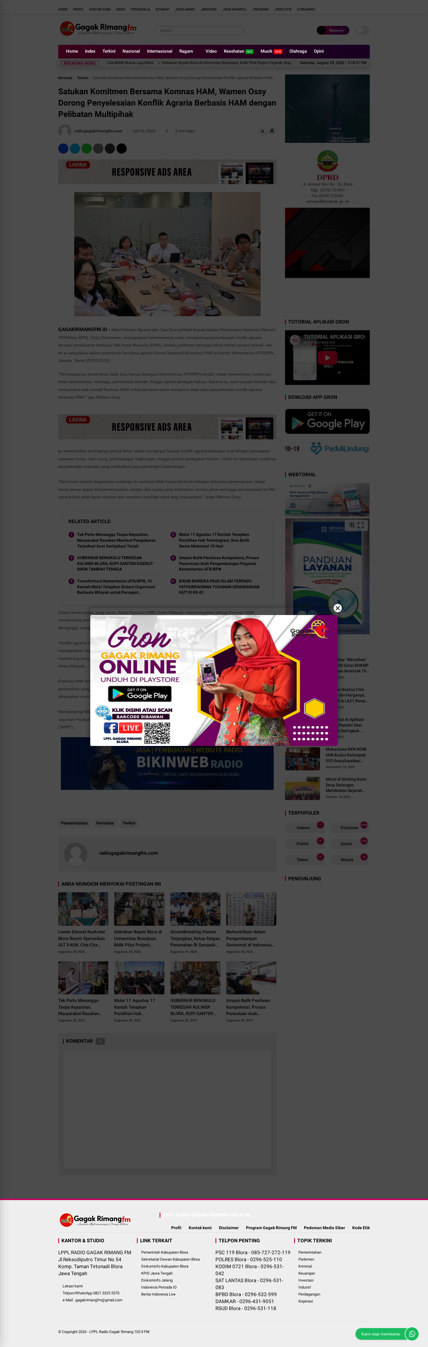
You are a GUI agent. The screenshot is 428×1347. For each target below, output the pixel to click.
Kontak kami (200, 1227)
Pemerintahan (309, 1252)
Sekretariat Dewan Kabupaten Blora (170, 1259)
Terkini (109, 51)
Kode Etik (361, 1227)
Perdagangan (309, 1294)
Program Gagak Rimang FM (271, 1227)
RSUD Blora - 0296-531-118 (245, 1308)
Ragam (186, 51)
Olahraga (298, 51)
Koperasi (305, 1301)
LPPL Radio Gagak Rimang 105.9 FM (119, 1332)
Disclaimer (229, 1227)
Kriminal (305, 1266)
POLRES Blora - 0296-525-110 (248, 1259)
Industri (304, 1287)
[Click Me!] (412, 1334)
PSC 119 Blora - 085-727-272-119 (253, 1252)
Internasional (159, 51)
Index (90, 51)
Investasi (306, 1280)
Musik (271, 51)
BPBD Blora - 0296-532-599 (246, 1294)
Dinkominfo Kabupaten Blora (164, 1266)
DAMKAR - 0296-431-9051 (244, 1301)
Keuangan (306, 1273)
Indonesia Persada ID (159, 1287)
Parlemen (306, 1259)
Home (72, 51)
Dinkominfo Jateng (157, 1280)
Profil (176, 1227)
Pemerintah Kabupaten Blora (164, 1252)
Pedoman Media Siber (324, 1227)
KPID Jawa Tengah (157, 1273)
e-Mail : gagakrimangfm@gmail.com (92, 1300)
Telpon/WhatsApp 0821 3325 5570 (91, 1293)
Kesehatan (238, 51)
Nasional (131, 51)
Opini (319, 51)
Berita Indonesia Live (158, 1294)
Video (211, 51)
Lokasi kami (73, 1286)
